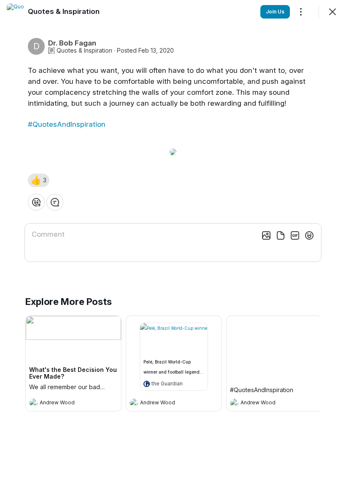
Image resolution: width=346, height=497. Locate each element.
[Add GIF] (295, 235)
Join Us (275, 11)
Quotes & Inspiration (84, 50)
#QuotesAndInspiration (66, 124)
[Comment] (54, 202)
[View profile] (33, 402)
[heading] (65, 403)
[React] (36, 202)
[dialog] (173, 248)
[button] (38, 180)
